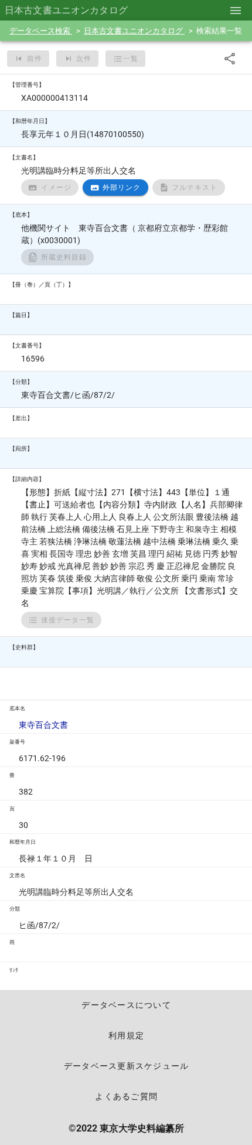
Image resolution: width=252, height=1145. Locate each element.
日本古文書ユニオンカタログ (134, 30)
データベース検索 (40, 30)
